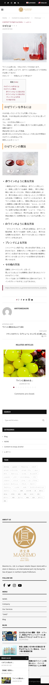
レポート (28, 22)
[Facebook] (4, 586)
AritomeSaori (21, 308)
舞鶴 (27, 497)
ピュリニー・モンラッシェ (11, 484)
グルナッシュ (14, 473)
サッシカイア (33, 473)
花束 (33, 497)
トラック (15, 480)
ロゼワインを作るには (11, 86)
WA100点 (6, 467)
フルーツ (32, 484)
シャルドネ (7, 477)
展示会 (5, 494)
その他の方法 (10, 100)
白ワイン (6, 497)
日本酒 (12, 494)
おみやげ (14, 467)
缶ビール (20, 497)
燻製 (25, 494)
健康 (21, 491)
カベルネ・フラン (26, 470)
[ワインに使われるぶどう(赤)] (6, 680)
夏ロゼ (41, 491)
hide (16, 82)
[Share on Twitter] (23, 300)
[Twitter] (8, 3)
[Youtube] (15, 3)
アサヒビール (24, 467)
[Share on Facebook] (21, 300)
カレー (36, 470)
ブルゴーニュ (7, 487)
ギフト (5, 473)
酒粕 (5, 501)
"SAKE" (5, 614)
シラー (15, 477)
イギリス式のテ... (7, 663)
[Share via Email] (32, 300)
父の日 (31, 494)
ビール (23, 480)
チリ (34, 477)
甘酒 (38, 494)
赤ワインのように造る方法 (15, 92)
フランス (24, 484)
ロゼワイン (7, 491)
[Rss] (18, 3)
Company (6, 604)
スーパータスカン (25, 477)
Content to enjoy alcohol (20, 18)
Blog (6, 436)
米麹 (13, 497)
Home (4, 18)
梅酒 (19, 494)
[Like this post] (18, 300)
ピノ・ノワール (33, 480)
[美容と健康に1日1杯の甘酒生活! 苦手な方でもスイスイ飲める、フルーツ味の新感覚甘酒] (9, 650)
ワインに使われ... (18, 678)
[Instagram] (11, 3)
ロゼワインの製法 (10, 89)
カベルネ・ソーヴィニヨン (11, 470)
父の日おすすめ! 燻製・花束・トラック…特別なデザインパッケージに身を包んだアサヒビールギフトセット (33, 634)
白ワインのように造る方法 (15, 94)
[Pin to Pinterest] (26, 300)
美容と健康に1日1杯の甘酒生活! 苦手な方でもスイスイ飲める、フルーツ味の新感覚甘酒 (32, 649)
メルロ (24, 487)
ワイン (15, 491)
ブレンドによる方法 (13, 97)
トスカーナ (7, 480)
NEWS (6, 441)
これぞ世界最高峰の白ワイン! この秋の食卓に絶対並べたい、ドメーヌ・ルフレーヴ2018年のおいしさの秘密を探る (33, 664)
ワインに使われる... (24, 380)
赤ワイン (40, 497)
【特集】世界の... (7, 670)
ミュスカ (16, 487)
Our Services (7, 609)
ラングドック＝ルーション (37, 487)
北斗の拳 (28, 491)
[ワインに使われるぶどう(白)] (24, 363)
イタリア (33, 467)
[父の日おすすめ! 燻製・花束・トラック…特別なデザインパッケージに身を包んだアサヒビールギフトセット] (9, 636)
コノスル (24, 473)
